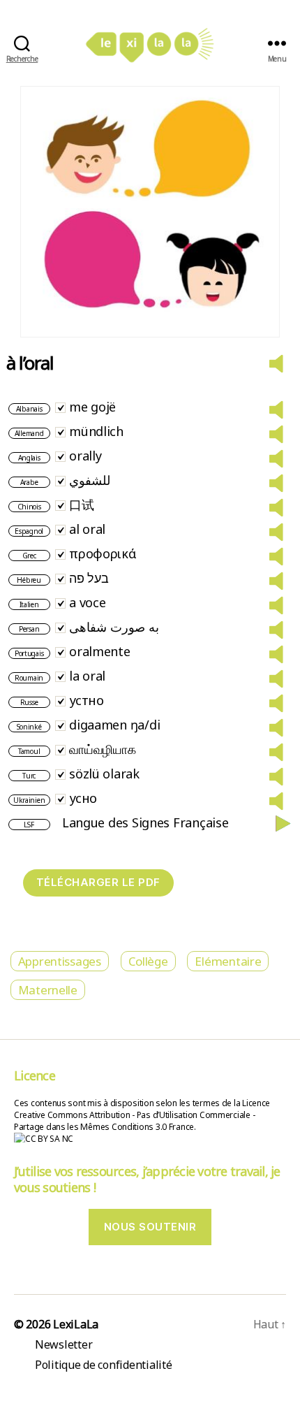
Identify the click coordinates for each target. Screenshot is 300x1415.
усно (83, 798)
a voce (87, 602)
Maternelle (47, 990)
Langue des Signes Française (145, 822)
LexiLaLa (75, 1324)
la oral (87, 675)
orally (85, 455)
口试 (81, 504)
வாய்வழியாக (102, 749)
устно (86, 700)
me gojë (92, 406)
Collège (148, 961)
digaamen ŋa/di (114, 724)
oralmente (99, 651)
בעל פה (88, 577)
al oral (87, 529)
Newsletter (63, 1344)
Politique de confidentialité (103, 1364)
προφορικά (103, 553)
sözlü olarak (104, 773)
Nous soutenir (150, 1226)
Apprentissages (59, 961)
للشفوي (89, 480)
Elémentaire (228, 961)
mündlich (96, 431)
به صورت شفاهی (113, 626)
